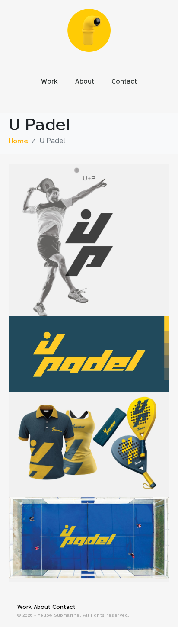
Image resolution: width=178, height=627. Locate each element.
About (84, 82)
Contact (124, 82)
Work (49, 82)
